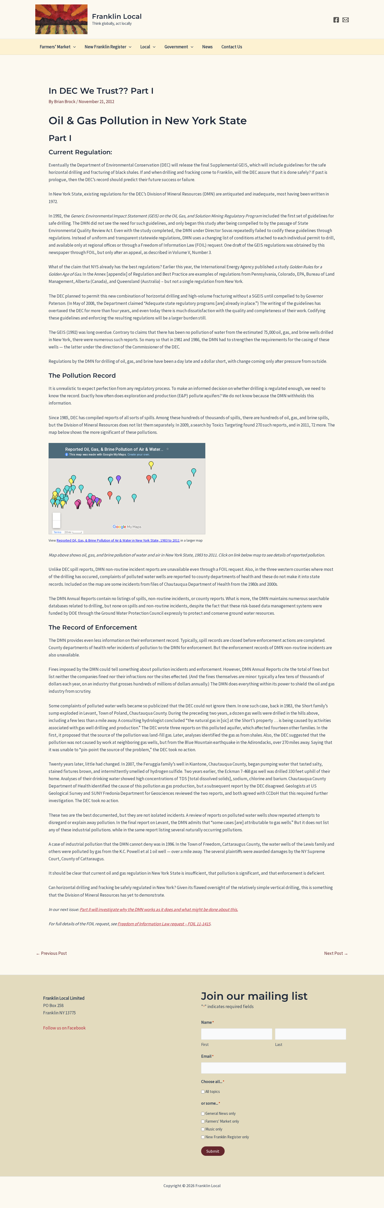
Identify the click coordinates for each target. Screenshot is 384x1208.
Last (278, 1044)
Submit (212, 1151)
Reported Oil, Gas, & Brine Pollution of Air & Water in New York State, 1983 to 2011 (118, 540)
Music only (213, 1129)
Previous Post (51, 953)
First (205, 1044)
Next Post (336, 953)
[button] (73, 47)
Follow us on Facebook (64, 1028)
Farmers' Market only (222, 1121)
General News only (220, 1113)
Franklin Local (117, 16)
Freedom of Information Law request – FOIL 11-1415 (164, 924)
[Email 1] (345, 20)
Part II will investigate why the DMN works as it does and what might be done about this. (159, 909)
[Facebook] (336, 20)
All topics (212, 1091)
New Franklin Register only (227, 1136)
